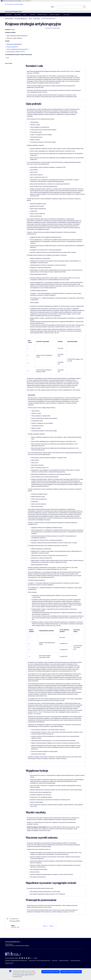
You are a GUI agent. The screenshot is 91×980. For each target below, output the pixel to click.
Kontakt (35, 958)
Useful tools (32, 14)
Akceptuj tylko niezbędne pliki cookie (71, 971)
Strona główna (8, 14)
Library (24, 14)
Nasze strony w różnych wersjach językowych (39, 960)
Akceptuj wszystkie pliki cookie (51, 971)
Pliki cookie (54, 960)
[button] (45, 926)
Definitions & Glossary (42, 14)
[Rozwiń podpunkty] (27, 14)
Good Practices (37, 18)
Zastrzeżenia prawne (75, 960)
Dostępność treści (9, 963)
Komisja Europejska (9, 18)
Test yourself (66, 14)
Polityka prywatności (64, 960)
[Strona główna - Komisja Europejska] (14, 6)
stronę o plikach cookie (22, 974)
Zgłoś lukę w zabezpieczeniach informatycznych (16, 960)
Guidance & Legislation (55, 14)
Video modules (17, 14)
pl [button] (54, 6)
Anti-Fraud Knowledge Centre (21, 18)
